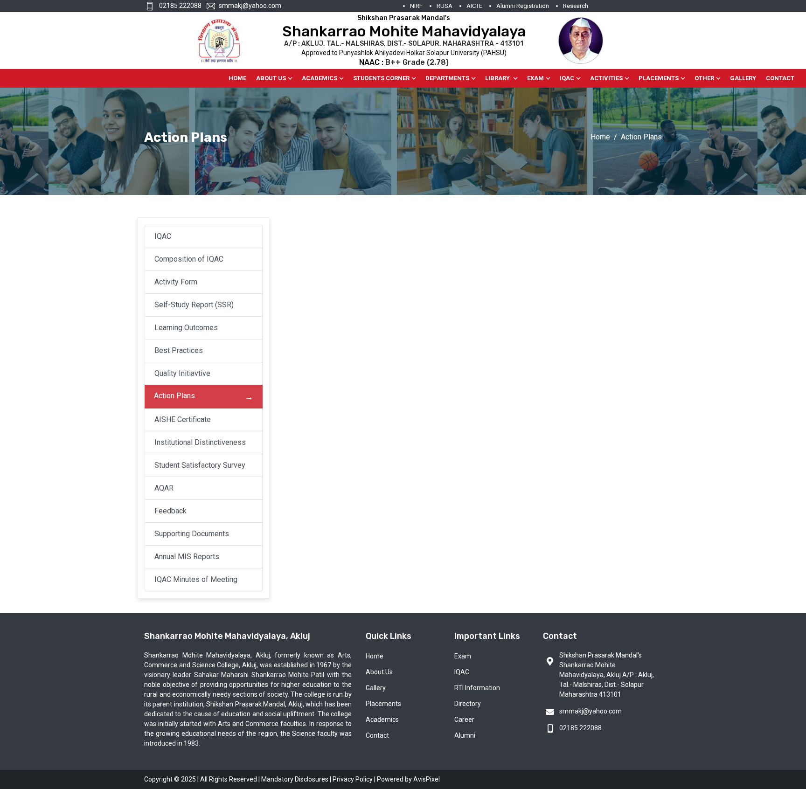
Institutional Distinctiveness (200, 442)
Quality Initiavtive (182, 373)
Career (464, 719)
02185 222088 (180, 5)
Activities (606, 78)
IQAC (567, 78)
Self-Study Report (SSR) (194, 304)
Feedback (170, 510)
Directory (467, 703)
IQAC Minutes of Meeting (195, 579)
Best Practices (178, 350)
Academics (319, 78)
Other (704, 78)
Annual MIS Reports (186, 556)
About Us (271, 78)
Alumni (464, 735)
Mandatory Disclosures (294, 779)
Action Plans (174, 395)
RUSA (444, 5)
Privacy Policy (353, 779)
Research (575, 5)
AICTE (474, 5)
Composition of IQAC (188, 259)
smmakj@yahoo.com (250, 5)
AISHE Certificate (182, 419)
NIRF (416, 5)
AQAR (164, 488)
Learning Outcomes (186, 327)
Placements (659, 78)
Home (237, 78)
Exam (535, 78)
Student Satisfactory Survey (199, 465)
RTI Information (477, 688)
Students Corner (381, 78)
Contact (780, 78)
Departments (447, 78)
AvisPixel (426, 779)
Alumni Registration (522, 5)
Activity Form (175, 281)
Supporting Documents (191, 533)
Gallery (743, 78)
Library (498, 78)
